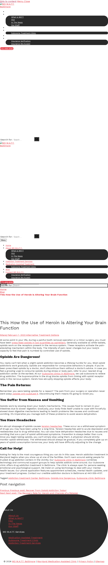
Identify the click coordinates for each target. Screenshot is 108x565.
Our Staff (13, 526)
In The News (15, 523)
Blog (2, 292)
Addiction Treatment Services (24, 543)
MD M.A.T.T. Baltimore (23, 561)
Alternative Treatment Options (42, 335)
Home (3, 289)
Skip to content (8, 1)
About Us (13, 515)
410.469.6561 (7, 48)
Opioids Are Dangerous (63, 478)
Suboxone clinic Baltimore (91, 478)
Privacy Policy (86, 561)
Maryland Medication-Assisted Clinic (57, 561)
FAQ (10, 521)
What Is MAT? (15, 518)
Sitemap (99, 561)
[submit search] (36, 139)
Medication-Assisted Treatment (25, 537)
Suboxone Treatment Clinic (23, 540)
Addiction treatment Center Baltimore (29, 478)
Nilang (3, 335)
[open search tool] (45, 135)
